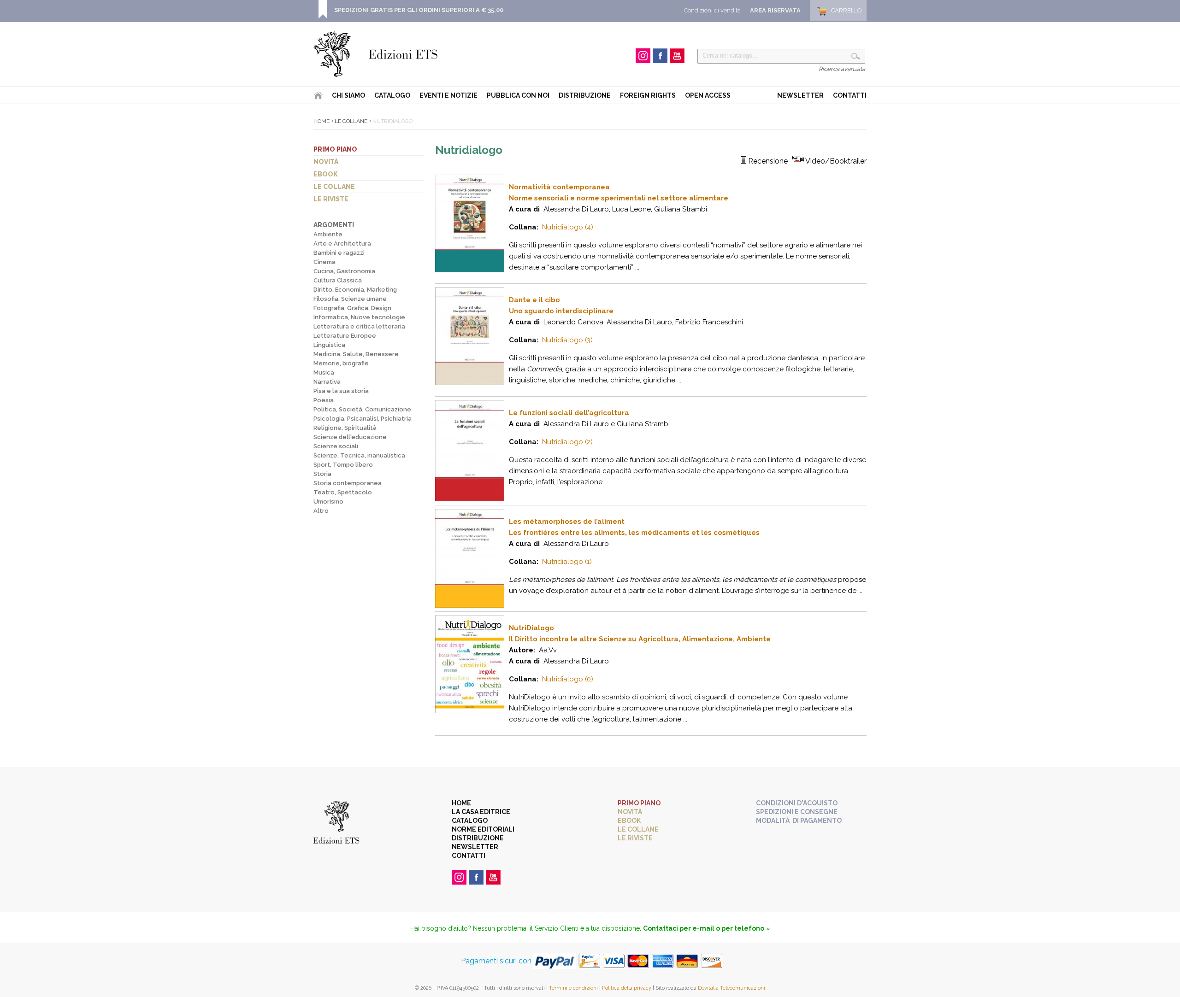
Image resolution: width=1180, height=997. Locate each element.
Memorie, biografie (341, 363)
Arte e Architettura (342, 243)
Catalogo (392, 95)
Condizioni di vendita (712, 10)
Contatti (850, 95)
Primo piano (335, 149)
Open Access (708, 95)
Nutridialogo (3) (567, 340)
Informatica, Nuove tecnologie (359, 317)
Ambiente (327, 234)
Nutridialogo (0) (567, 679)
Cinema (324, 261)
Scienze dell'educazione (350, 437)
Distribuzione (585, 95)
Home (321, 121)
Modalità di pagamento (799, 820)
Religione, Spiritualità (345, 427)
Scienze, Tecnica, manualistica (359, 455)
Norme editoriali (483, 829)
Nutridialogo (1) (567, 561)
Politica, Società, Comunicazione (362, 409)
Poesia (323, 400)
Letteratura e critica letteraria (359, 326)
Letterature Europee (344, 335)
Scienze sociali (335, 446)
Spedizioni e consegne (797, 811)
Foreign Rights (648, 95)
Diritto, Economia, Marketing (355, 289)
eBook (325, 174)
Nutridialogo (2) (567, 442)
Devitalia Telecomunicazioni (731, 988)
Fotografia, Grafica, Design (352, 308)
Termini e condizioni (573, 988)
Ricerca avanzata (842, 68)
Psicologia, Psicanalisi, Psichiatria (362, 418)
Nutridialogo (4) (567, 227)
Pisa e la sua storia (341, 390)
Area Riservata (775, 10)
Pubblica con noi (518, 95)
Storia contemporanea (347, 483)
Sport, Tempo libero (343, 464)
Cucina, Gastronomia (344, 271)
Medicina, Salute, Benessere (356, 354)
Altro (321, 510)
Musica (323, 372)
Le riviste (330, 199)
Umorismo (328, 501)
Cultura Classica (337, 280)
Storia (322, 473)
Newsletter (800, 95)
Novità (325, 161)
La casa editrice (481, 811)
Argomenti (333, 225)
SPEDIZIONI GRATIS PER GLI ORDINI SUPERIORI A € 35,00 (418, 9)
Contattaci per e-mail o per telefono (703, 928)
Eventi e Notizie (448, 95)
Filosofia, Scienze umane (350, 298)
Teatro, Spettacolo (342, 492)
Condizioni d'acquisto (797, 803)
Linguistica (329, 344)
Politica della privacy (626, 988)
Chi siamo (348, 95)
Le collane (334, 186)
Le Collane (351, 121)
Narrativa (327, 381)
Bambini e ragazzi (339, 252)
